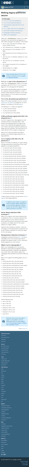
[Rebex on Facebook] (1, 454)
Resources (3, 442)
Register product (5, 413)
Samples (3, 411)
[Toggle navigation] (26, 3)
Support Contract (5, 428)
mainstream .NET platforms (7, 102)
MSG (2, 381)
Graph (2, 375)
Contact (3, 452)
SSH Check (3, 365)
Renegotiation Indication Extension (12, 32)
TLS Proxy (3, 354)
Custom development (6, 417)
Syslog (2, 393)
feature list (23, 11)
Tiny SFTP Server (5, 348)
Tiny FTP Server (4, 350)
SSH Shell (3, 391)
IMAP (2, 379)
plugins (20, 104)
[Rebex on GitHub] (5, 454)
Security (3, 385)
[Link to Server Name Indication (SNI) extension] (9, 214)
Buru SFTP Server (5, 346)
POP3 (2, 383)
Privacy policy (24, 463)
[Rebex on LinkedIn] (4, 454)
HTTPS (2, 377)
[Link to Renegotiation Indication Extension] (26, 235)
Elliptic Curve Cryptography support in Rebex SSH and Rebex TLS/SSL (16, 323)
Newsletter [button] (3, 419)
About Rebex (4, 440)
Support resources (5, 405)
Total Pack (3, 335)
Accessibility (25, 464)
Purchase (3, 424)
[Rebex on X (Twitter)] (3, 454)
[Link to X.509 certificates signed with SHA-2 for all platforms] (11, 118)
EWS (2, 369)
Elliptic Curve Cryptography (10, 34)
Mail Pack (3, 341)
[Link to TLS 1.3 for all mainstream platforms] (27, 99)
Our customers (4, 444)
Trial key (3, 415)
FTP (2, 373)
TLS (2, 397)
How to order (4, 430)
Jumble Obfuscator (5, 360)
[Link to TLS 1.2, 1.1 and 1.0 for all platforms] (26, 81)
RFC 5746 (20, 237)
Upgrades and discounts (6, 426)
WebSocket (3, 399)
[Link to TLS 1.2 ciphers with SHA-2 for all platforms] (9, 141)
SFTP (2, 387)
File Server (3, 371)
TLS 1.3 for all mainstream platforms (12, 23)
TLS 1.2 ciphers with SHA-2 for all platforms (14, 28)
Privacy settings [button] (24, 461)
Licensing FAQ (4, 432)
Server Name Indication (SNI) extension (13, 30)
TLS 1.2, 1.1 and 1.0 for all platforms (12, 20)
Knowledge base (5, 409)
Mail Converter (4, 363)
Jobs (2, 448)
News (2, 446)
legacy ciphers (15, 203)
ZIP (2, 401)
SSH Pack (3, 339)
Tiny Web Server (5, 352)
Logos (2, 450)
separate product (13, 77)
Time (2, 395)
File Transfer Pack (5, 337)
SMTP (2, 389)
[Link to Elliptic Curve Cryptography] (20, 245)
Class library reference (6, 407)
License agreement (5, 434)
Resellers (3, 436)
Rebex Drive (4, 358)
